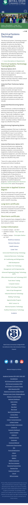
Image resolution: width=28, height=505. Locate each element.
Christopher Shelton (19, 235)
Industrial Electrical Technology (14, 293)
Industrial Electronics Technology (14, 256)
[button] (3, 10)
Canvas (9, 420)
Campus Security (14, 417)
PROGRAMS (9, 25)
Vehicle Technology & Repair (14, 287)
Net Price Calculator (14, 463)
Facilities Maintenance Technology (14, 310)
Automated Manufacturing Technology (11, 26)
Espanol (14, 349)
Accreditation (6, 347)
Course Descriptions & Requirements (14, 61)
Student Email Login (14, 471)
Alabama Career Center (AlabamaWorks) (14, 394)
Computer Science (14, 284)
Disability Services (14, 437)
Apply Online (14, 402)
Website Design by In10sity (14, 369)
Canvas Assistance (16, 420)
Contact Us (14, 427)
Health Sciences (14, 246)
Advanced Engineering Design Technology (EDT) (14, 273)
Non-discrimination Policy (18, 347)
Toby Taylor (18, 231)
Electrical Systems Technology (14, 306)
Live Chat (14, 455)
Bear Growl (14, 409)
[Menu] (3, 12)
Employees (14, 440)
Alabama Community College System (14, 391)
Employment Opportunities (14, 445)
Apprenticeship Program (14, 300)
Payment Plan (14, 468)
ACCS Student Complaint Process (14, 386)
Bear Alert (14, 407)
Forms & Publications (14, 450)
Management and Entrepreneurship (14, 269)
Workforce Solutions (14, 240)
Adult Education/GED (14, 389)
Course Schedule (14, 432)
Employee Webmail (14, 443)
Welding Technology (14, 297)
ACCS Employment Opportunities (14, 381)
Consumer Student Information (14, 425)
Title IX (14, 473)
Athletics (14, 404)
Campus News (14, 414)
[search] (25, 11)
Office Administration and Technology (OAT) (14, 277)
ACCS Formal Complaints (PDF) (14, 384)
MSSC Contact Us (14, 303)
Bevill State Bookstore (14, 412)
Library (14, 453)
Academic (14, 313)
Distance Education (14, 243)
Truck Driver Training (14, 280)
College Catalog (14, 422)
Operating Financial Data (14, 466)
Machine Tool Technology (14, 266)
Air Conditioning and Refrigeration (14, 259)
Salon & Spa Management (14, 290)
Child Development (14, 262)
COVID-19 (14, 435)
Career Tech (17, 25)
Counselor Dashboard (14, 430)
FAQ (14, 448)
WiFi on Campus (14, 476)
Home (2, 25)
